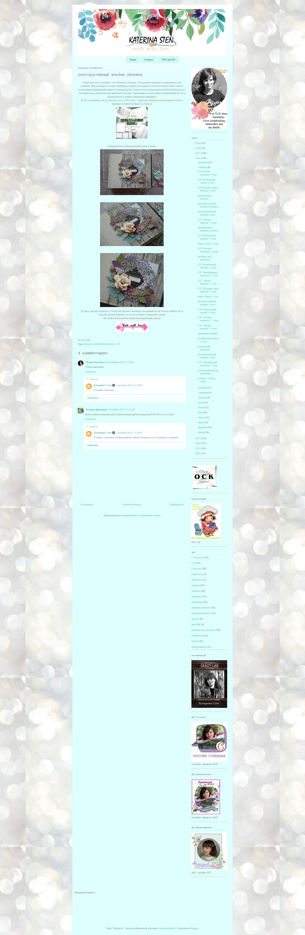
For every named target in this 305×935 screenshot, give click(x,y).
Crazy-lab (196, 568)
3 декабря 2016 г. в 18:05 (129, 432)
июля (201, 402)
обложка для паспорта (203, 630)
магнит (195, 619)
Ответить (90, 371)
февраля (203, 427)
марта (201, 422)
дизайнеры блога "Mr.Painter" (121, 100)
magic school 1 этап (208, 296)
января (202, 432)
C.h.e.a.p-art (197, 557)
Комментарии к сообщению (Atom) (141, 515)
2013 (198, 448)
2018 (198, 148)
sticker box (196, 579)
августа (202, 397)
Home (133, 59)
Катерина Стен (102, 385)
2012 (198, 453)
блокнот (195, 591)
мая (200, 412)
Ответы (93, 379)
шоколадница (198, 646)
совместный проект (104, 344)
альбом (195, 585)
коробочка (197, 602)
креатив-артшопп (200, 607)
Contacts (148, 59)
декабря (202, 162)
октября (202, 387)
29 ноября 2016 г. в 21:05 (121, 409)
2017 (198, 153)
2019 (198, 143)
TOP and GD (168, 59)
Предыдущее (176, 504)
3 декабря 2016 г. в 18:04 (129, 385)
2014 (198, 443)
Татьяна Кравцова (96, 409)
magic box (196, 574)
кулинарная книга (201, 613)
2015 (198, 438)
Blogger (194, 928)
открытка (196, 635)
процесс (88, 344)
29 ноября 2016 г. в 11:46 (120, 362)
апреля (202, 417)
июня (201, 407)
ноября (202, 167)
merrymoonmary (167, 928)
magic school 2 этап (208, 243)
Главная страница (131, 504)
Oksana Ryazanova (95, 362)
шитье (194, 641)
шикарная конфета (208, 333)
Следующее (86, 504)
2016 (198, 158)
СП (118, 344)
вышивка (196, 596)
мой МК (195, 624)
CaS (193, 563)
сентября (203, 392)
